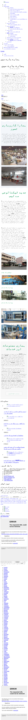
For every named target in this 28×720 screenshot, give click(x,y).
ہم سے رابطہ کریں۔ (10, 48)
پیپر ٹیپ (10, 30)
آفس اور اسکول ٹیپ (13, 38)
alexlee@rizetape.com (9, 477)
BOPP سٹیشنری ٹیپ (15, 40)
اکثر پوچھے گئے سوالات (11, 47)
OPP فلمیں (10, 33)
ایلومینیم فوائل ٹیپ (17, 9)
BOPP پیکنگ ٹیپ (15, 27)
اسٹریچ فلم (13, 34)
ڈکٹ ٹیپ (12, 13)
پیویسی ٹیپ (13, 17)
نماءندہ (12, 35)
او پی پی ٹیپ (11, 26)
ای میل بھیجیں (5, 515)
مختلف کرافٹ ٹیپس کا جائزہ (13, 435)
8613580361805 (5, 516)
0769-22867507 (8, 479)
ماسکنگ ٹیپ (13, 21)
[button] (14, 393)
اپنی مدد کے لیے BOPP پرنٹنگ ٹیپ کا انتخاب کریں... (14, 461)
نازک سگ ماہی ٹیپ (17, 502)
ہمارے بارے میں (9, 44)
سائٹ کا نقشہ (5, 498)
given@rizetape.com (9, 476)
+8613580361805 (8, 480)
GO (2, 95)
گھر (5, 4)
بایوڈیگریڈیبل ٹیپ (16, 28)
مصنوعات (6, 6)
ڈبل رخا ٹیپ (10, 23)
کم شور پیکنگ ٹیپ (9, 499)
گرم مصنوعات (14, 498)
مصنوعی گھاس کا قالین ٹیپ (18, 11)
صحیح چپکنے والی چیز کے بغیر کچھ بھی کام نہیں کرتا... (14, 448)
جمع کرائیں (4, 495)
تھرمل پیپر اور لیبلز (14, 37)
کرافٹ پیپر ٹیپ (15, 31)
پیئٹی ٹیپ (13, 16)
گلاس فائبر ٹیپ (14, 14)
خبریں (6, 43)
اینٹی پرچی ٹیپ (15, 10)
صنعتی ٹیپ (10, 7)
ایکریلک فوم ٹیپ (15, 24)
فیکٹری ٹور (10, 45)
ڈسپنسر (9, 41)
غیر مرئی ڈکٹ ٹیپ (21, 499)
